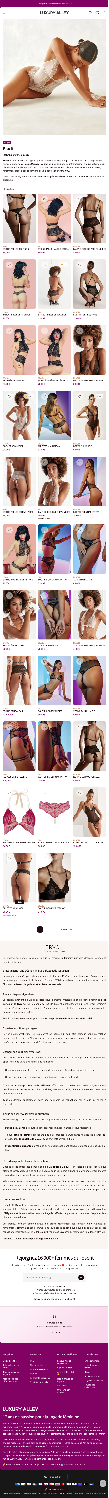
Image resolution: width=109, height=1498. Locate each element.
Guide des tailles (11, 1361)
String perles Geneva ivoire (18, 511)
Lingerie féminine (91, 1361)
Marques (7, 142)
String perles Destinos (16, 248)
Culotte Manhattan (49, 446)
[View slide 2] (52, 1332)
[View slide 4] (58, 1332)
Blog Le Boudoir (63, 1370)
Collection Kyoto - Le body (88, 842)
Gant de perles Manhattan (52, 776)
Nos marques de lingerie (64, 1382)
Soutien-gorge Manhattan (52, 579)
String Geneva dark (13, 711)
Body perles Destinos (85, 314)
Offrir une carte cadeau (63, 1393)
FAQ (31, 1361)
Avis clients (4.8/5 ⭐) (64, 1375)
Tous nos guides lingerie (11, 1373)
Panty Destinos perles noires (89, 248)
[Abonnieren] (80, 1277)
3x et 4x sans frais (38, 1382)
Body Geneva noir (82, 446)
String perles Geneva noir (52, 314)
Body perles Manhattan (86, 511)
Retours (33, 1373)
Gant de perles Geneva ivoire (54, 511)
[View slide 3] (55, 1332)
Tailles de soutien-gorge (11, 1366)
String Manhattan (48, 645)
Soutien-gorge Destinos (51, 908)
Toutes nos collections (88, 1386)
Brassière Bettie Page (15, 380)
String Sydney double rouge (54, 842)
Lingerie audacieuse (92, 1380)
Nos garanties (36, 1365)
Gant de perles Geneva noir (88, 380)
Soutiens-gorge (90, 1376)
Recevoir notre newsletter (63, 1364)
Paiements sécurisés (39, 1378)
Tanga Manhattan (83, 579)
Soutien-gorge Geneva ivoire (89, 645)
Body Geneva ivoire (13, 446)
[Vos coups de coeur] (97, 13)
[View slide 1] (48, 1332)
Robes (86, 1372)
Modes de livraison (39, 1369)
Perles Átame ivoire (13, 645)
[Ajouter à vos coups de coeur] (9, 199)
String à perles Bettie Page (18, 579)
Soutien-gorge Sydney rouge (19, 842)
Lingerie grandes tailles (91, 1366)
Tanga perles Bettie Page (17, 314)
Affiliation (60, 1388)
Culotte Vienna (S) (13, 908)
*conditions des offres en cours (10, 1380)
